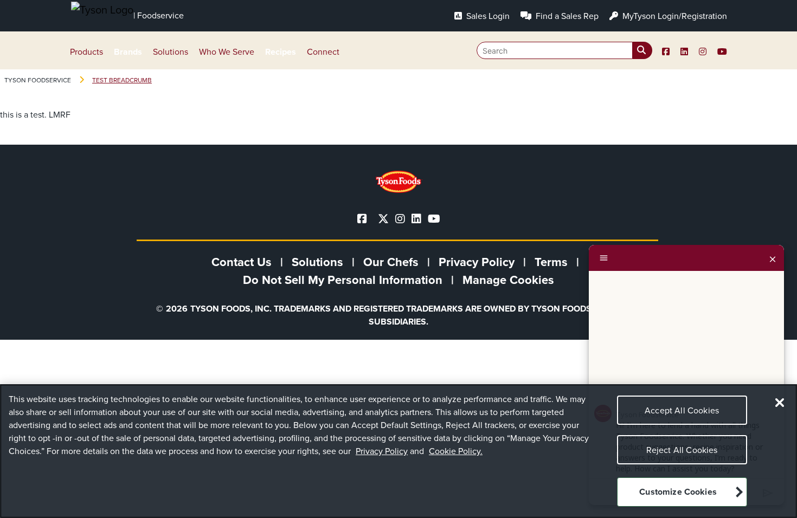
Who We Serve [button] (226, 52)
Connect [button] (323, 52)
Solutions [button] (170, 52)
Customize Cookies (678, 492)
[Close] (773, 258)
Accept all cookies (682, 410)
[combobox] (564, 50)
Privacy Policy (382, 451)
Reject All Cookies (682, 450)
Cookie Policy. (456, 451)
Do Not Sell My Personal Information (342, 280)
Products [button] (86, 52)
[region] (398, 451)
